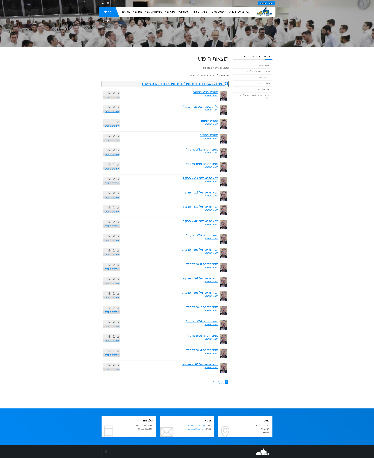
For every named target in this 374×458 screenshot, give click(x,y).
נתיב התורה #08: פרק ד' (202, 264)
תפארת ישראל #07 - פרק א (200, 278)
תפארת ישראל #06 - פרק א (200, 292)
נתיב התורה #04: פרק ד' (202, 350)
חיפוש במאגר (264, 65)
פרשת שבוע (264, 83)
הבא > (216, 381)
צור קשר (125, 12)
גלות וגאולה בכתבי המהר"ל (200, 106)
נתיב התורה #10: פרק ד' (202, 163)
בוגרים (138, 12)
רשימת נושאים (263, 77)
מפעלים (171, 12)
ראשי (107, 21)
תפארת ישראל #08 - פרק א (200, 249)
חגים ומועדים (264, 89)
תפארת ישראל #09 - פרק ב (200, 221)
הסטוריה (184, 12)
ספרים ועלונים (154, 12)
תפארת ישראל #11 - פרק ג (200, 192)
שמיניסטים (218, 12)
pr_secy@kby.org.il (196, 429)
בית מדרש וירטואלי (238, 12)
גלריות (196, 12)
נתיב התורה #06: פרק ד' (202, 321)
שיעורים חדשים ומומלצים (258, 71)
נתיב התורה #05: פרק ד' (202, 335)
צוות (204, 12)
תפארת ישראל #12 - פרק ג (200, 178)
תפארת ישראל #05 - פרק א (200, 364)
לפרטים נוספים (112, 97)
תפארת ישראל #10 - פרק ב (200, 206)
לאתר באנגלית (266, 3)
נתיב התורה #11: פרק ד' (202, 149)
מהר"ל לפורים (209, 135)
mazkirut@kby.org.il (196, 425)
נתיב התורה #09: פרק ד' (202, 235)
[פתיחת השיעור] (114, 93)
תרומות (107, 12)
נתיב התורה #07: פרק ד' (202, 307)
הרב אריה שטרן (211, 95)
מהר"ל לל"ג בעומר (205, 92)
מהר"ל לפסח (209, 120)
